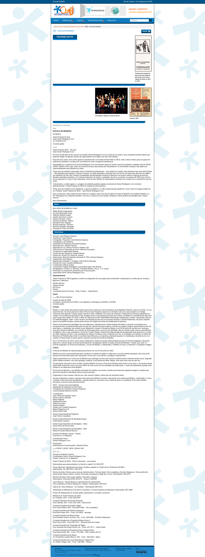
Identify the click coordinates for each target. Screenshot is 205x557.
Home (56, 20)
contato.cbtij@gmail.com (140, 12)
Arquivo (80, 20)
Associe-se (111, 20)
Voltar (146, 31)
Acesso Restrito (59, 1)
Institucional (67, 20)
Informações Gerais (95, 20)
